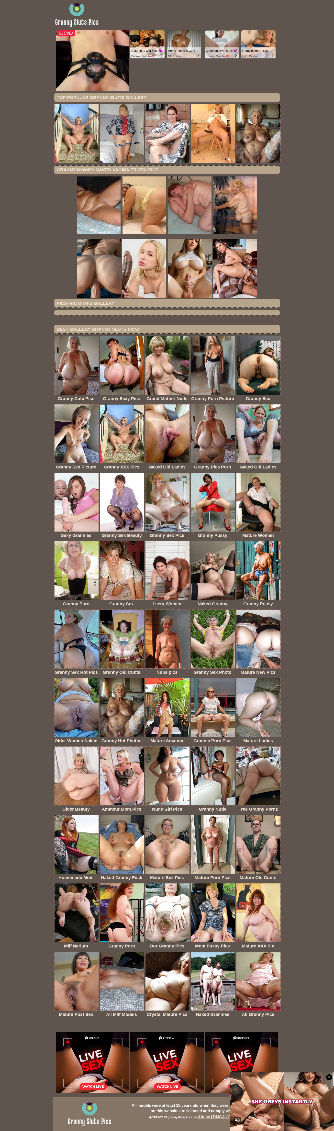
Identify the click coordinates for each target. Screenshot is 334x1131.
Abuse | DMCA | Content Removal (229, 1117)
